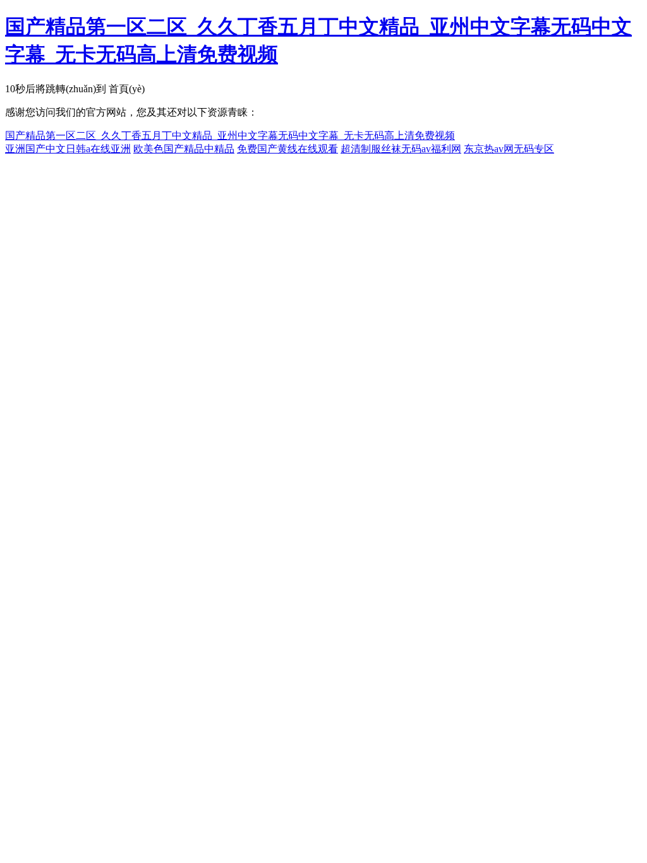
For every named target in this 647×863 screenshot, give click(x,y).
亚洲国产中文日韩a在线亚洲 (68, 148)
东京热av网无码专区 (509, 148)
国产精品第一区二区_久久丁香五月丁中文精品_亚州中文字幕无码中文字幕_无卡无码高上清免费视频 (230, 135)
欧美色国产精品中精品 (183, 148)
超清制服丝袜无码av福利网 (401, 148)
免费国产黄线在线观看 (287, 148)
